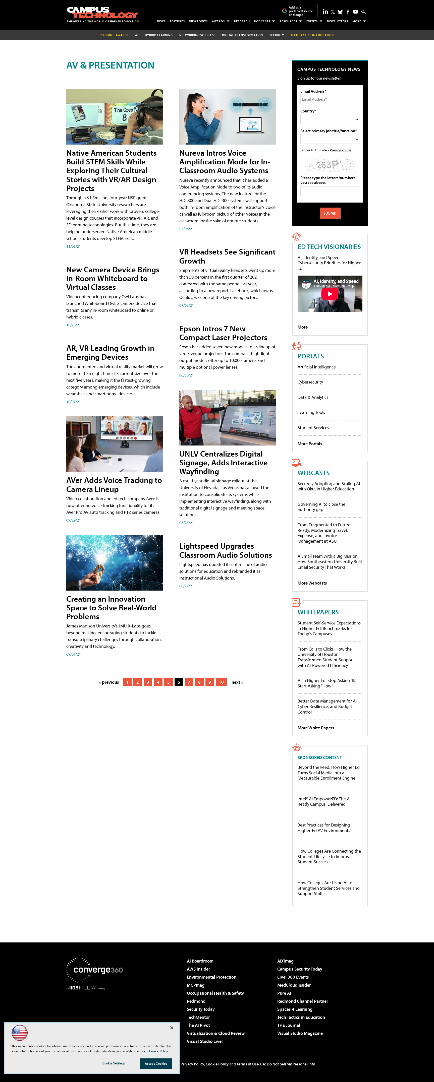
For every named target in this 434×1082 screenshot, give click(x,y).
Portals (311, 355)
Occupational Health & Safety (215, 993)
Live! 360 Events (293, 977)
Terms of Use (248, 1063)
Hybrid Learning (159, 35)
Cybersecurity (310, 382)
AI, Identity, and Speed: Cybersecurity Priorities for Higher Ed (329, 262)
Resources (288, 21)
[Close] (171, 1027)
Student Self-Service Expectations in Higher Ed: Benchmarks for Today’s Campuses (329, 628)
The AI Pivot (198, 1025)
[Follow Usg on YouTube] (355, 11)
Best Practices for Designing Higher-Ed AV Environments (324, 827)
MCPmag (195, 985)
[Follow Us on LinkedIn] (325, 11)
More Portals (310, 444)
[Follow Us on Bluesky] (340, 11)
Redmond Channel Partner (302, 1001)
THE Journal (288, 1025)
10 (221, 682)
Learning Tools (311, 412)
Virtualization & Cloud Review (216, 1033)
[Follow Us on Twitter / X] (333, 12)
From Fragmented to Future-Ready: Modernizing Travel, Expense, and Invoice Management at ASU (325, 533)
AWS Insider (198, 969)
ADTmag (285, 961)
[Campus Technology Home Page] (102, 14)
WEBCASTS (314, 472)
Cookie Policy (217, 1063)
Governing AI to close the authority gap (321, 507)
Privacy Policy (340, 150)
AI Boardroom (200, 961)
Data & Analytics (313, 397)
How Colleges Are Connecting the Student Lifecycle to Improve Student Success (329, 856)
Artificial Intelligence (317, 367)
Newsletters (337, 21)
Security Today (201, 1009)
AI (136, 35)
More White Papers (316, 728)
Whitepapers (318, 611)
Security (276, 35)
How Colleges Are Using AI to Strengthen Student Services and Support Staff (329, 888)
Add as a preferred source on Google (301, 11)
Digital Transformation (242, 35)
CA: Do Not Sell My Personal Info (287, 1063)
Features (177, 21)
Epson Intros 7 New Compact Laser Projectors (223, 332)
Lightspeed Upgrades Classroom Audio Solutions (225, 550)
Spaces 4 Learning (294, 1009)
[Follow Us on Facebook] (348, 12)
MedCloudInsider (294, 985)
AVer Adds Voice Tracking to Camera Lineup (114, 484)
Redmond (196, 1001)
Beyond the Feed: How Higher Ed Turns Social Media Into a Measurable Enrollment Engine (329, 773)
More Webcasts (312, 583)
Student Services (313, 427)
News (161, 21)
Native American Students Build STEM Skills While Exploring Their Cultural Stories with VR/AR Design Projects (111, 170)
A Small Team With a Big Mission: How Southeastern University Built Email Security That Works (330, 561)
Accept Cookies (156, 1063)
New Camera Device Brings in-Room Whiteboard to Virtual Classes (112, 278)
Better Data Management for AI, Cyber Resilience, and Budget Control (328, 706)
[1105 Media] (96, 1015)
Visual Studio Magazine (300, 1033)
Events (312, 21)
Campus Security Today (299, 969)
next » (237, 682)
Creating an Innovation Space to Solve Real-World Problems (111, 607)
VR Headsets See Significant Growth (227, 255)
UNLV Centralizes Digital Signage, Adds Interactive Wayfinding (223, 462)
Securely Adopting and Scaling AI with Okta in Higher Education (329, 486)
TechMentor (198, 1017)
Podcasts (262, 21)
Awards (218, 21)
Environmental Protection (211, 977)
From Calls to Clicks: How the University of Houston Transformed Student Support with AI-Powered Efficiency (326, 657)
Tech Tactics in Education (301, 1017)
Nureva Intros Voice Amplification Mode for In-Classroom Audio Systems (224, 161)
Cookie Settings (113, 1063)
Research (242, 21)
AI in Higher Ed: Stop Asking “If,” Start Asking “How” (327, 683)
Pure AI (284, 993)
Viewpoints (198, 21)
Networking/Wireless (197, 35)
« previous (109, 682)
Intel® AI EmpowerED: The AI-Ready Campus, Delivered (325, 801)
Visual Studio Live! (205, 1041)
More (356, 21)
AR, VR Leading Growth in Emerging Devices (110, 352)
